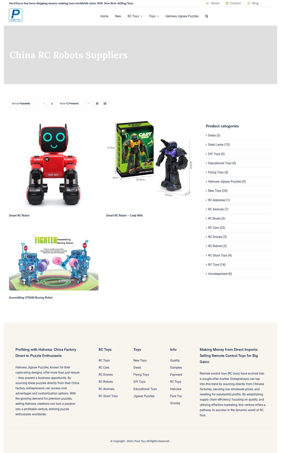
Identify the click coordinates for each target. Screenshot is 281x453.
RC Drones (215, 237)
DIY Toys (214, 154)
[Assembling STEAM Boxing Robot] (53, 261)
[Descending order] (52, 104)
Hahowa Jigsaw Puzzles (224, 181)
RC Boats (214, 218)
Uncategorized (217, 274)
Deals (212, 135)
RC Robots (215, 246)
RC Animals (216, 209)
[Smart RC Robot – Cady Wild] (150, 159)
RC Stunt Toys (217, 255)
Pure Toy (140, 441)
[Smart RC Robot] (53, 163)
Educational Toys (219, 163)
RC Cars (213, 227)
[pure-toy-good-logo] (15, 10)
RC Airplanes (216, 200)
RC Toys (213, 264)
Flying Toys (216, 172)
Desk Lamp (215, 144)
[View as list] (105, 103)
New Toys (214, 191)
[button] (206, 16)
